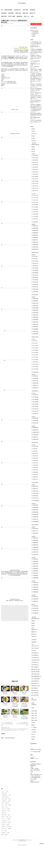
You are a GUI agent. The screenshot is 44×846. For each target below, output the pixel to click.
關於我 (32, 16)
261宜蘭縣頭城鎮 (34, 540)
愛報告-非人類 (34, 718)
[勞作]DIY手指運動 (11, 16)
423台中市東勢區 (34, 359)
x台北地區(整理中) (34, 222)
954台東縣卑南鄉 (34, 587)
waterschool (6, 23)
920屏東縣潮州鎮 (34, 509)
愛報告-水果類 (34, 713)
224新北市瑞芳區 (34, 160)
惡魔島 (3, 806)
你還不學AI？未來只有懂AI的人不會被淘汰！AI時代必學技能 (36, 86)
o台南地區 (33, 444)
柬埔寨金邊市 (34, 704)
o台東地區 (33, 581)
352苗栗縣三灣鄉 (34, 303)
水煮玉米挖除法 (11, 57)
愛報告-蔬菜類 (34, 711)
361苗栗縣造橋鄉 (34, 317)
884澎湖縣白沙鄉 (34, 601)
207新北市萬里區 (34, 155)
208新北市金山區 (34, 157)
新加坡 (32, 707)
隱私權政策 (24, 845)
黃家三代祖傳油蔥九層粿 (35, 117)
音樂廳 (8, 832)
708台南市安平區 (34, 453)
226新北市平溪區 (34, 162)
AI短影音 (33, 131)
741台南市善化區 (34, 476)
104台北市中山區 (34, 197)
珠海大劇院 (4, 822)
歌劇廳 (3, 816)
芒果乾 (15, 728)
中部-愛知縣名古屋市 (35, 660)
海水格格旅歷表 (35, 31)
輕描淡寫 (34, 34)
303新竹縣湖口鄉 (34, 265)
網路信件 (33, 739)
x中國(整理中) (34, 639)
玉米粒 (18, 728)
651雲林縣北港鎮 (34, 422)
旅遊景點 (33, 146)
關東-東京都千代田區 (35, 685)
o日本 (32, 644)
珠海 (9, 820)
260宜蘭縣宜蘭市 (34, 537)
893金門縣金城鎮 (34, 610)
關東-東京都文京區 (35, 690)
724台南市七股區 (34, 462)
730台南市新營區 (34, 472)
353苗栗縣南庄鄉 (34, 305)
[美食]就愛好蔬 (4, 13)
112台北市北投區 (34, 211)
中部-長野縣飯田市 (35, 655)
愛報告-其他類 (34, 720)
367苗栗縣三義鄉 (34, 331)
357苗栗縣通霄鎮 (34, 310)
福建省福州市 (34, 631)
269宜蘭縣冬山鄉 (34, 554)
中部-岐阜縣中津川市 (35, 657)
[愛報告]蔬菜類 (11, 13)
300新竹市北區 (34, 258)
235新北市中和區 (34, 174)
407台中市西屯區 (34, 345)
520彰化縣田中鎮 (34, 413)
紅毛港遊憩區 (9, 826)
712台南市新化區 (34, 455)
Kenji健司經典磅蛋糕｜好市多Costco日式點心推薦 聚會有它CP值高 (36, 44)
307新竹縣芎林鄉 (34, 275)
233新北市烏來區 (34, 169)
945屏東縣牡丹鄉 (34, 519)
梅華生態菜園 (4, 814)
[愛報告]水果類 (18, 13)
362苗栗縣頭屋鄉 (34, 319)
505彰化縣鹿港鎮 (34, 399)
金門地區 (33, 604)
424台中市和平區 (34, 361)
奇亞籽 (3, 802)
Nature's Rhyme (19, 730)
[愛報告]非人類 (32, 13)
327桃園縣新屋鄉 (34, 230)
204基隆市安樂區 (34, 533)
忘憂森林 (9, 804)
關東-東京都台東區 (35, 695)
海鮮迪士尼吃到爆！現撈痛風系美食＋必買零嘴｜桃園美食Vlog (36, 71)
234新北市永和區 (34, 171)
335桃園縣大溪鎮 (34, 242)
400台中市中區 (34, 340)
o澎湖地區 (33, 595)
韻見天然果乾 (13, 730)
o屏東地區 (33, 503)
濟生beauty (4, 818)
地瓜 (13, 728)
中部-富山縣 (33, 650)
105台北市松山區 (34, 200)
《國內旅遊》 (34, 143)
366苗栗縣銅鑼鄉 (34, 329)
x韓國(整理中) (34, 642)
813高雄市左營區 (34, 486)
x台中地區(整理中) (34, 372)
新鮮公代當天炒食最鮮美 (35, 770)
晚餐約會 (33, 725)
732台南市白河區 (34, 474)
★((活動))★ (33, 140)
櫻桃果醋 (8, 730)
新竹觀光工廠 (4, 810)
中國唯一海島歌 (4, 793)
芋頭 (2, 830)
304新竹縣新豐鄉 (34, 268)
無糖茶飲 (8, 818)
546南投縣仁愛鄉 (34, 380)
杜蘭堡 (31, 767)
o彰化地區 (33, 393)
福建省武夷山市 (34, 629)
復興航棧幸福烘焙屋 (34, 46)
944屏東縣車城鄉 (34, 516)
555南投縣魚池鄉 (34, 383)
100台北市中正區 (34, 195)
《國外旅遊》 (34, 617)
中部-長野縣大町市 (35, 652)
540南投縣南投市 (34, 376)
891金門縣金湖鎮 (34, 606)
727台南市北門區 (34, 469)
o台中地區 (33, 339)
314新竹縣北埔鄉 (34, 289)
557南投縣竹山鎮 (34, 385)
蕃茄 (6, 728)
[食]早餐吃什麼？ (35, 33)
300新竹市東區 (34, 256)
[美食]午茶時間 (25, 9)
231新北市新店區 (34, 167)
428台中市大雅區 (34, 366)
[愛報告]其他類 (4, 16)
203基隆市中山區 (34, 530)
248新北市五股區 (34, 181)
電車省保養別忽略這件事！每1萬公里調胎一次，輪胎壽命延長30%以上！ (36, 80)
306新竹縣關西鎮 (34, 272)
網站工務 (33, 734)
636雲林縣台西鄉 (34, 418)
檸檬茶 (9, 814)
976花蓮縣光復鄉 (34, 573)
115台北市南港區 (34, 216)
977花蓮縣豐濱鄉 (34, 575)
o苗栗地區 (33, 297)
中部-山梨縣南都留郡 (35, 678)
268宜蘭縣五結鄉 (34, 552)
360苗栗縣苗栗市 (34, 315)
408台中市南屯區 (34, 347)
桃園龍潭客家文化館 (34, 63)
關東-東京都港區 (34, 688)
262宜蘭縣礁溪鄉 (34, 542)
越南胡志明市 (34, 699)
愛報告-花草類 (34, 715)
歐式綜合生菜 (3, 730)
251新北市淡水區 (34, 185)
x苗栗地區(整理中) (34, 336)
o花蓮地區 (33, 557)
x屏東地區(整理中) (34, 524)
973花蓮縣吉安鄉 (34, 566)
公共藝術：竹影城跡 (34, 768)
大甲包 (31, 771)
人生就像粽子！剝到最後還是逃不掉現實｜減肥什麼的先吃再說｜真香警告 (36, 75)
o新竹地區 (33, 254)
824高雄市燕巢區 (34, 493)
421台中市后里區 (34, 354)
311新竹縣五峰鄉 (34, 282)
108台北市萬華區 (34, 204)
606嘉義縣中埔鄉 (34, 434)
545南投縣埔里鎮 (34, 378)
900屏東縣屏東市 (34, 505)
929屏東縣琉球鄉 (34, 514)
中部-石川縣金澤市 (35, 648)
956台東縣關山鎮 (34, 589)
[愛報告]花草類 (25, 13)
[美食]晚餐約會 (32, 9)
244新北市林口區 (34, 178)
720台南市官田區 (34, 458)
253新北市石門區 (34, 190)
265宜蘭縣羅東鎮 (34, 547)
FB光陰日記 (33, 732)
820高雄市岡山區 (34, 488)
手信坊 (6, 806)
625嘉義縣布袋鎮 (34, 439)
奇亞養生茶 (7, 802)
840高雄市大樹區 (34, 495)
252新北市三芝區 (34, 188)
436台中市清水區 (34, 369)
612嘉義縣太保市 (34, 437)
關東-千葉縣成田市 (35, 667)
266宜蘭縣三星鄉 (34, 549)
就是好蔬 (25, 728)
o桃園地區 (33, 224)
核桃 (8, 728)
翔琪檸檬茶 (9, 828)
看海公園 (7, 824)
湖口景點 (6, 816)
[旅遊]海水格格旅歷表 (8, 9)
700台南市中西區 (34, 446)
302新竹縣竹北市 (34, 263)
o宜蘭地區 (33, 536)
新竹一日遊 (4, 808)
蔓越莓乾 (22, 728)
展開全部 (32, 30)
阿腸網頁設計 (42, 843)
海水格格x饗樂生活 (33, 743)
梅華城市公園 (4, 812)
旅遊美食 (33, 149)
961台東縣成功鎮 (34, 591)
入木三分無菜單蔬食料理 (35, 61)
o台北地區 (33, 193)
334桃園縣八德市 (34, 239)
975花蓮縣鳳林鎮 (34, 570)
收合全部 (36, 30)
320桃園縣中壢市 (34, 225)
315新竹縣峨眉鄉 (34, 291)
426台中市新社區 (34, 364)
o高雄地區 (33, 484)
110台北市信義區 (34, 207)
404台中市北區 (34, 343)
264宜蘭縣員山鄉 (34, 544)
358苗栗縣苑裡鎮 (34, 312)
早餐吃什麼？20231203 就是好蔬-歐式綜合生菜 (7, 724)
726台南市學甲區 (34, 467)
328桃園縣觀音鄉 (34, 232)
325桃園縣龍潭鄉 (34, 228)
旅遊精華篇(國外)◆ (35, 618)
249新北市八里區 (34, 183)
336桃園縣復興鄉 (34, 244)
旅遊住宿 (33, 151)
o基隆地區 (33, 527)
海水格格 (33, 736)
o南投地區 (33, 374)
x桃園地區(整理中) (34, 252)
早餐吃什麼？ (7, 727)
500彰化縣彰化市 (34, 394)
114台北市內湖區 (34, 214)
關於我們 (19, 845)
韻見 (23, 730)
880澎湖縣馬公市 (34, 596)
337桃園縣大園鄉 (34, 246)
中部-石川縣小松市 (35, 645)
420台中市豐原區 (34, 352)
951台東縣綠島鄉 (34, 584)
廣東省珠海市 (34, 634)
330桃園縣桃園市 (34, 235)
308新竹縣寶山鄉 (34, 277)
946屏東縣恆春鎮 (34, 521)
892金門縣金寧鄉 (34, 608)
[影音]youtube (26, 16)
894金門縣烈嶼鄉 (34, 613)
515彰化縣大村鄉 (34, 411)
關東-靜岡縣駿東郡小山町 (36, 676)
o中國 (32, 627)
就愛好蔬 (33, 128)
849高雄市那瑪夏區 (35, 500)
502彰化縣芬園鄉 (34, 397)
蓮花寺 (6, 830)
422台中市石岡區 (34, 357)
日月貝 (9, 810)
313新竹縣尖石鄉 (34, 286)
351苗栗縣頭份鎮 (34, 300)
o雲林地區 (33, 416)
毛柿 (31, 773)
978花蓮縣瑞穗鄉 (34, 577)
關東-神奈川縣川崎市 (35, 669)
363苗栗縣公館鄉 (34, 322)
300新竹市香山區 (34, 261)
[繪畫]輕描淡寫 (19, 16)
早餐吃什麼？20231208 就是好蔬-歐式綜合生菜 (22, 724)
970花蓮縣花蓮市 (34, 559)
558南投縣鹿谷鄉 (34, 387)
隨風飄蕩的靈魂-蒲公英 (34, 782)
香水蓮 (31, 780)
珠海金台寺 (9, 822)
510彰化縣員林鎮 (34, 404)
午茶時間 (33, 722)
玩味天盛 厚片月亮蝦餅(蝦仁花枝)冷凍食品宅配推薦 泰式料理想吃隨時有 (35, 106)
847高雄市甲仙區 (34, 498)
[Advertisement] (14, 613)
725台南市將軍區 (34, 465)
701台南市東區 (34, 448)
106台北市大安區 (34, 202)
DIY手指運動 (33, 727)
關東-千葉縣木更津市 (35, 674)
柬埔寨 (32, 703)
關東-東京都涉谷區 (35, 683)
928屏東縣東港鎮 (34, 512)
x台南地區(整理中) (34, 482)
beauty (3, 791)
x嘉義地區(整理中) (34, 442)
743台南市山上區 (34, 479)
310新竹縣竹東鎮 (34, 279)
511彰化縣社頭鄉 (34, 406)
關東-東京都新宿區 (35, 681)
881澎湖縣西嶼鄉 (34, 598)
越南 (32, 698)
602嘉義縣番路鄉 (34, 427)
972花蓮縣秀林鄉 (34, 563)
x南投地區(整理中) (34, 390)
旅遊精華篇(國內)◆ (35, 144)
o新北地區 (33, 153)
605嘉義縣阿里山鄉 (35, 432)
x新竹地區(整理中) (34, 294)
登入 (7, 737)
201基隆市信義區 (34, 528)
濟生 (10, 816)
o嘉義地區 (33, 426)
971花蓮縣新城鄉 (34, 561)
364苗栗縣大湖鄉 (34, 324)
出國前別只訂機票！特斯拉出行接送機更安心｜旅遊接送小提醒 (36, 97)
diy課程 (7, 791)
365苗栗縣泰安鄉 (34, 326)
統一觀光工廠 (4, 828)
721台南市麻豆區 (34, 460)
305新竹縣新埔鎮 (34, 270)
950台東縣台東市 (34, 582)
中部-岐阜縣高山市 (35, 662)
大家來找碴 (33, 729)
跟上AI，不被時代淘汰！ (35, 66)
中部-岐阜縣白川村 (35, 664)
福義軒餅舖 (4, 826)
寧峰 (2, 804)
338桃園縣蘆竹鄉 (34, 249)
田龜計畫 (3, 824)
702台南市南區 (34, 451)
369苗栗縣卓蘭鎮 (34, 333)
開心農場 (33, 138)
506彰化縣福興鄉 (34, 401)
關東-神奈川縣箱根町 (35, 671)
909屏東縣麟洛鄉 (34, 507)
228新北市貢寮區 (34, 164)
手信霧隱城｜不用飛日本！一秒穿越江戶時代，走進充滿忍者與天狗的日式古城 (36, 57)
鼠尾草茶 (6, 834)
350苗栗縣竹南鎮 (34, 298)
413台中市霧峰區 (34, 350)
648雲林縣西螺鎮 (34, 420)
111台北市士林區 (34, 209)
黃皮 (2, 834)
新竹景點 (8, 808)
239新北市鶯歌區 (34, 176)
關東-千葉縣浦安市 (35, 692)
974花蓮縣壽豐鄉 (34, 568)
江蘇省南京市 (34, 636)
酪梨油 (10, 728)
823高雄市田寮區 (34, 491)
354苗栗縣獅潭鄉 (34, 307)
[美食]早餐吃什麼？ (17, 9)
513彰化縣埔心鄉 (34, 408)
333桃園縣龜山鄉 (34, 237)
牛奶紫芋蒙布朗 (4, 820)
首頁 (2, 9)
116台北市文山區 (34, 218)
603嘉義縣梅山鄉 (34, 430)
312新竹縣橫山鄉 (34, 284)
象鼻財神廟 (4, 832)
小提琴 (6, 804)
